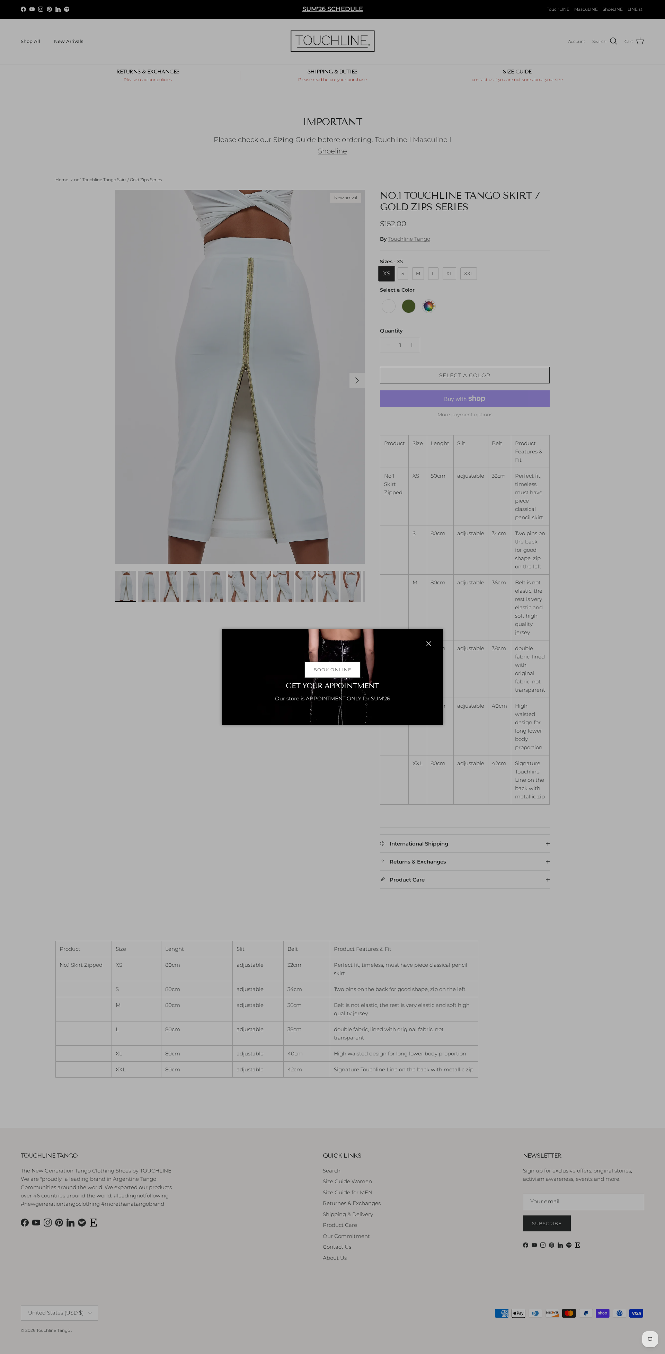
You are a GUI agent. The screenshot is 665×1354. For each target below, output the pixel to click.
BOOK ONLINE (332, 669)
